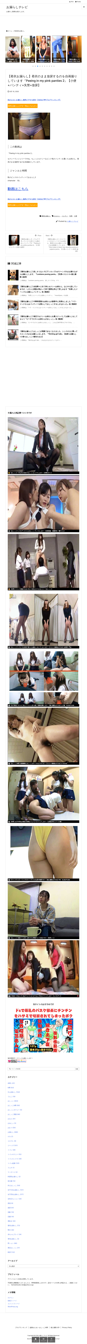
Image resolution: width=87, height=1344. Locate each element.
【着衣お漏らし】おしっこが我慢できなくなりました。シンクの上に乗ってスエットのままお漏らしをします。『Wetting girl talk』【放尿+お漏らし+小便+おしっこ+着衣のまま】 (48, 334)
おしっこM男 (14, 1105)
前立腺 (11, 1181)
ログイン (11, 1298)
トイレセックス (15, 1159)
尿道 (10, 1203)
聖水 (11, 1230)
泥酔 (11, 1212)
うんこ (11, 1096)
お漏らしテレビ (72, 221)
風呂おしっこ (14, 1248)
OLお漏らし (14, 1092)
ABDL (11, 1083)
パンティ (65, 216)
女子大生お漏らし (16, 1190)
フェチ (11, 1168)
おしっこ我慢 (14, 1114)
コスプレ (12, 1141)
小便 (75, 216)
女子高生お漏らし (16, 1194)
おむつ (12, 1128)
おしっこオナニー (15, 1110)
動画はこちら (18, 189)
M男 (11, 1087)
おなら (11, 1119)
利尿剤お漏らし (14, 1176)
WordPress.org (13, 1306)
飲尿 (11, 1252)
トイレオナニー (14, 1154)
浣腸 (11, 1216)
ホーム (10, 31)
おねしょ (12, 1123)
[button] (8, 48)
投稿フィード (12, 1301)
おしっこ (13, 1101)
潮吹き (11, 1221)
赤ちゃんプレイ (14, 1234)
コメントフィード (14, 1304)
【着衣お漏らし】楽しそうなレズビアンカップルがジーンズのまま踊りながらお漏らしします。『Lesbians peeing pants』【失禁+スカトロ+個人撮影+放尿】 (48, 274)
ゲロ (10, 1136)
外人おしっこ (14, 1185)
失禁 (70, 216)
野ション (12, 1243)
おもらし (57, 216)
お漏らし (13, 1132)
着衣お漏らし (20, 31)
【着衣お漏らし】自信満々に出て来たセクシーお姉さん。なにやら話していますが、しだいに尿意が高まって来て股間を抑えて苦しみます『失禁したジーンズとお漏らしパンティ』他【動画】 (48, 289)
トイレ (11, 1150)
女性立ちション (15, 1199)
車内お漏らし (13, 1239)
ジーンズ (13, 1145)
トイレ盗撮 (13, 1163)
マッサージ (13, 1172)
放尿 (11, 1208)
